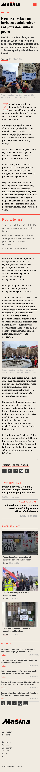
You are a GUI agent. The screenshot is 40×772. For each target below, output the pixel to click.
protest (6, 465)
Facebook (6, 742)
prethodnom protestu (15, 182)
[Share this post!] (4, 472)
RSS (4, 756)
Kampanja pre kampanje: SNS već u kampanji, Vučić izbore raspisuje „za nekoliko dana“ (18, 650)
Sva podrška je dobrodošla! (14, 248)
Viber (5, 753)
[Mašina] (10, 3)
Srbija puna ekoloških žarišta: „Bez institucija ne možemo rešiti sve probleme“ (19, 661)
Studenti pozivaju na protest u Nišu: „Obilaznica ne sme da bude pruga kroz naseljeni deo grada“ (20, 683)
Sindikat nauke (20, 465)
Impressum (7, 732)
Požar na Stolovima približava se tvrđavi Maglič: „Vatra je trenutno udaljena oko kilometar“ (19, 672)
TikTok (5, 750)
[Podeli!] (26, 472)
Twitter (6, 745)
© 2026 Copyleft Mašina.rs (13, 766)
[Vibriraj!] (21, 472)
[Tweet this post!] (10, 472)
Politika (5, 12)
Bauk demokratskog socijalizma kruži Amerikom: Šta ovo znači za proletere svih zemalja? (19, 694)
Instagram (7, 748)
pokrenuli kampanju (19, 393)
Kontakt (6, 734)
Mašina (4, 59)
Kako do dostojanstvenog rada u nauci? (16, 290)
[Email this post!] (15, 472)
